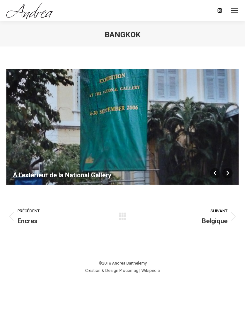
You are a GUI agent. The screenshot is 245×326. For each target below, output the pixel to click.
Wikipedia (150, 270)
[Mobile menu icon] (234, 10)
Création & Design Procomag (111, 270)
